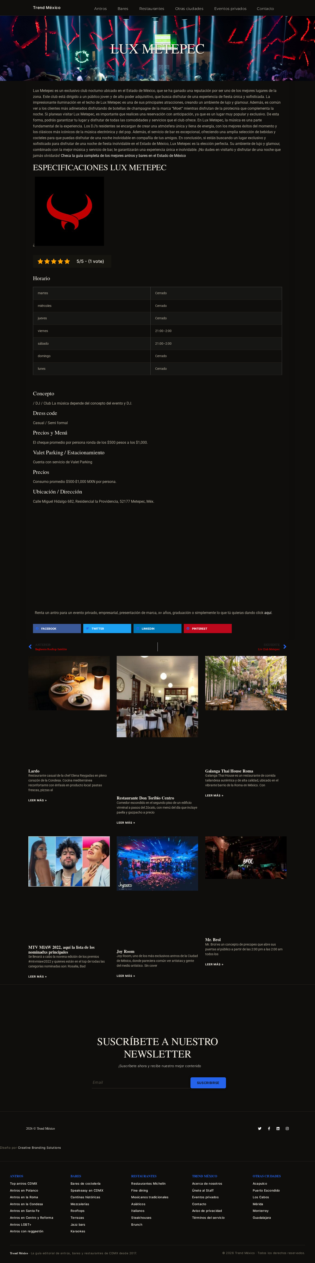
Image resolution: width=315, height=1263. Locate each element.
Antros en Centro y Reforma (31, 1217)
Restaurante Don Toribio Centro (145, 798)
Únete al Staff (203, 1190)
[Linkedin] (278, 1128)
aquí (267, 613)
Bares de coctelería (86, 1183)
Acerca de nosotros (207, 1183)
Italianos (137, 1211)
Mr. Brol (213, 940)
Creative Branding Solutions (39, 1147)
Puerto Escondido (266, 1190)
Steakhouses (141, 1217)
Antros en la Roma (24, 1197)
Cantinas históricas (85, 1197)
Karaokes (78, 1231)
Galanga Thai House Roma (229, 771)
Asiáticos (138, 1204)
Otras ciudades (189, 8)
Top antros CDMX (23, 1183)
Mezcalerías (80, 1204)
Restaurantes (151, 8)
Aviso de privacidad (207, 1211)
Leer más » (37, 800)
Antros (100, 8)
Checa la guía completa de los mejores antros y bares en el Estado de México (123, 155)
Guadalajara (262, 1217)
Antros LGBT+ (20, 1224)
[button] (157, 331)
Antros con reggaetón (26, 1231)
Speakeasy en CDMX (87, 1190)
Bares (123, 8)
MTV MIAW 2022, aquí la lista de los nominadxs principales (61, 949)
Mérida (258, 1204)
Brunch (136, 1224)
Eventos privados (230, 8)
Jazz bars (78, 1224)
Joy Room (125, 951)
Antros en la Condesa (26, 1204)
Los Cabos (261, 1197)
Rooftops (77, 1211)
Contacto (265, 8)
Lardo (33, 771)
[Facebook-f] (269, 1128)
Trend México (46, 7)
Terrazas (77, 1217)
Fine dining (139, 1190)
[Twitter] (260, 1128)
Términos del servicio (208, 1217)
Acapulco (260, 1183)
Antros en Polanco (24, 1190)
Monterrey (261, 1211)
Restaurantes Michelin (148, 1183)
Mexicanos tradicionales (149, 1197)
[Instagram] (287, 1128)
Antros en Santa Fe (24, 1211)
